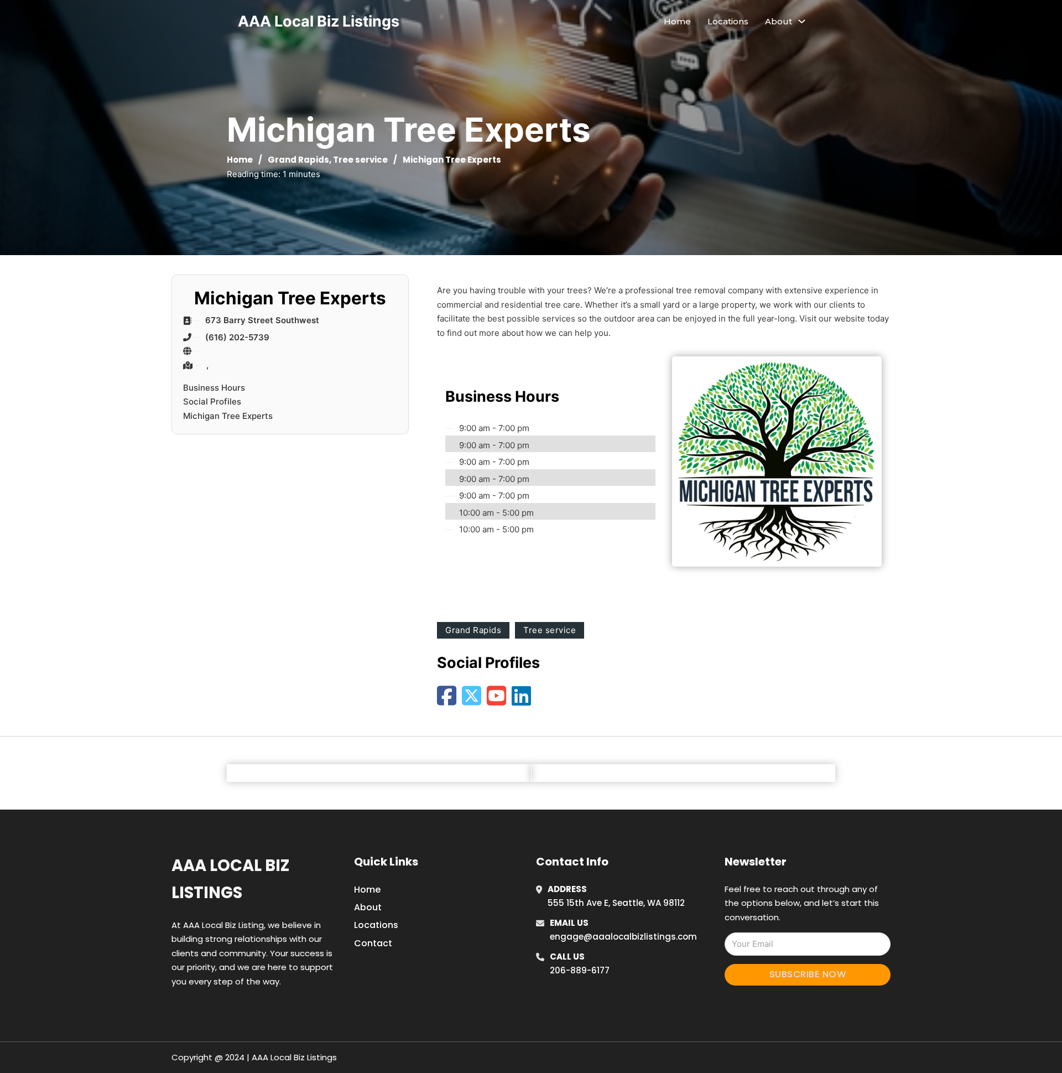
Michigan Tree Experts (228, 416)
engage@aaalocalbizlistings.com (623, 936)
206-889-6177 (580, 970)
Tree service (360, 159)
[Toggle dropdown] (802, 21)
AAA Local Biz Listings (318, 21)
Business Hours (214, 387)
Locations (727, 21)
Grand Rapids (298, 159)
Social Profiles (212, 401)
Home (677, 21)
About (368, 907)
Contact (373, 943)
